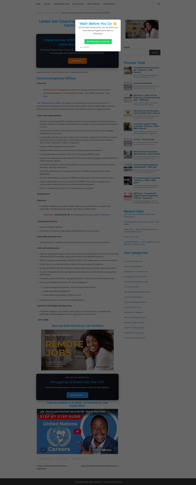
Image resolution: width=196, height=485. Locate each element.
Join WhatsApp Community (98, 41)
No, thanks (84, 47)
